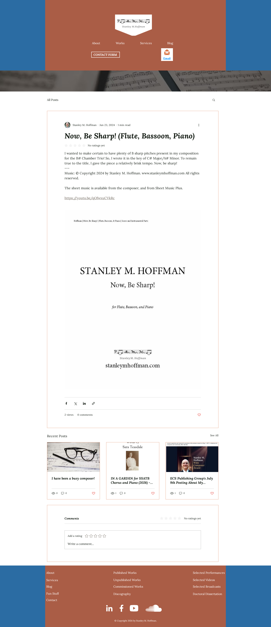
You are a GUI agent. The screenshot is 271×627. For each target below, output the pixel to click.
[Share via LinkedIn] (84, 403)
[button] (120, 43)
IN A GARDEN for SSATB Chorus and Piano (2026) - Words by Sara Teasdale (130, 480)
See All (214, 435)
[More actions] (199, 125)
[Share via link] (93, 403)
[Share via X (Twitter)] (75, 403)
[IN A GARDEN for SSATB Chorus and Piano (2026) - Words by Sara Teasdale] (132, 457)
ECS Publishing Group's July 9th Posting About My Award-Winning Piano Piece (191, 480)
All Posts (52, 100)
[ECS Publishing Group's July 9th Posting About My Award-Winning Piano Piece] (192, 457)
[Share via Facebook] (66, 403)
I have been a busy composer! (73, 478)
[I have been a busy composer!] (73, 457)
